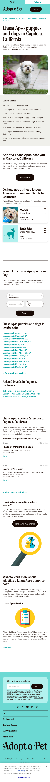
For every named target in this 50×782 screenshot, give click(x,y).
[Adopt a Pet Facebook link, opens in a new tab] (13, 707)
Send (37, 686)
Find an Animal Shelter (25, 524)
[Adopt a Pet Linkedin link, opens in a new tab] (37, 707)
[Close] (46, 766)
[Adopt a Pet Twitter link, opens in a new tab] (18, 707)
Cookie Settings (24, 778)
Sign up (36, 9)
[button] (44, 209)
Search (25, 313)
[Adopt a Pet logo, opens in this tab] (25, 749)
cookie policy (20, 771)
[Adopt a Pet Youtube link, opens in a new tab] (28, 707)
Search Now (25, 177)
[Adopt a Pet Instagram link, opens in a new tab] (32, 707)
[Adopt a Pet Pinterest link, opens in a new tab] (23, 707)
